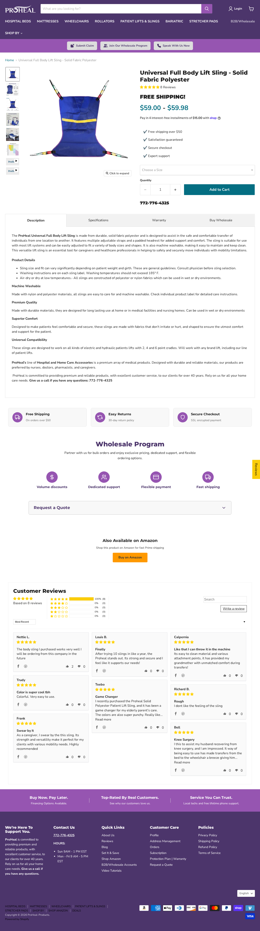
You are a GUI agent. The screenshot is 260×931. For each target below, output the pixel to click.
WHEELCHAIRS (77, 21)
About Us (108, 835)
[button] (13, 74)
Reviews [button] (256, 469)
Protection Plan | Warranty (168, 859)
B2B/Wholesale (243, 21)
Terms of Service (209, 853)
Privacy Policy (207, 835)
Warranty (159, 220)
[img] (51, 642)
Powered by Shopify (17, 919)
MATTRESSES (47, 21)
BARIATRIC (174, 21)
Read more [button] (103, 719)
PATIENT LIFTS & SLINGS (139, 21)
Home (9, 60)
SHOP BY (12, 33)
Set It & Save (110, 853)
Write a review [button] (234, 608)
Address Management (165, 841)
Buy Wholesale (221, 220)
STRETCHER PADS (203, 21)
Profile (154, 835)
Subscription (158, 853)
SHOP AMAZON (58, 910)
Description (35, 220)
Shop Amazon (111, 859)
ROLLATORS (104, 21)
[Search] (206, 8)
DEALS (76, 910)
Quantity (145, 180)
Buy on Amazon (130, 557)
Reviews (107, 841)
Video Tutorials (111, 871)
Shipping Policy (208, 841)
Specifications (98, 220)
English (244, 893)
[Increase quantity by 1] (175, 189)
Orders (154, 847)
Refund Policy (207, 847)
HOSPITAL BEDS (18, 21)
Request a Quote (161, 865)
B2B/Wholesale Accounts (119, 865)
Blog (105, 847)
